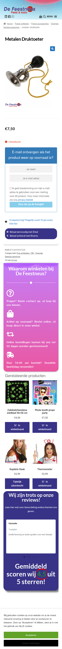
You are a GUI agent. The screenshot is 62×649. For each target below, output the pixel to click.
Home (10, 23)
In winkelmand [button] (17, 427)
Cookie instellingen (31, 643)
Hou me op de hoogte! (31, 204)
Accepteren (31, 635)
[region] (31, 629)
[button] (52, 48)
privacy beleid (25, 199)
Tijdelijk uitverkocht (17, 483)
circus (14, 260)
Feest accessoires (40, 23)
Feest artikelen (22, 23)
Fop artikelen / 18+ (25, 253)
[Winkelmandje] (40, 17)
